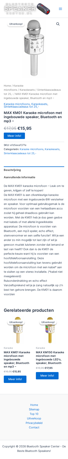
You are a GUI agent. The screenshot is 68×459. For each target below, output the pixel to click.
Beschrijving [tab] (12, 170)
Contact (34, 427)
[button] (58, 24)
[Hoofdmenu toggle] (60, 9)
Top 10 (34, 414)
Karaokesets (27, 89)
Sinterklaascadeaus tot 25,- (21, 106)
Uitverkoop (34, 418)
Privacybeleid (34, 423)
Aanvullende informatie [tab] (19, 177)
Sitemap (34, 409)
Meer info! (14, 135)
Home (7, 85)
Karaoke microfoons (17, 104)
